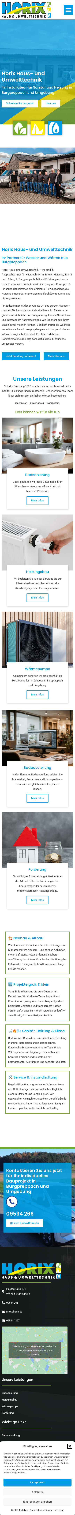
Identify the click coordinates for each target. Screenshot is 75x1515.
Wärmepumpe (10, 1406)
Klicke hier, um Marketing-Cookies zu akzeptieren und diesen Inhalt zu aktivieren (35, 1350)
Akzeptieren (37, 1482)
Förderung (8, 1413)
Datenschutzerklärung (41, 1510)
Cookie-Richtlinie (19, 1510)
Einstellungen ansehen (37, 1501)
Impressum (59, 1510)
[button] (70, 1446)
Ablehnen (38, 1492)
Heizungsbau (9, 1399)
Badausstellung (11, 1435)
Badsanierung (10, 1393)
